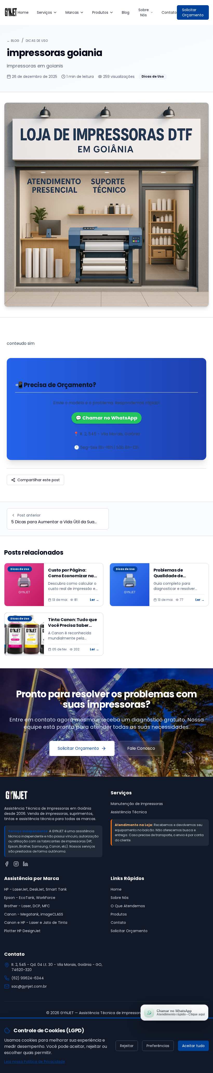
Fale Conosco (141, 748)
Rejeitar (127, 1045)
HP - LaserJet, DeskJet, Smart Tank (35, 889)
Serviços (44, 12)
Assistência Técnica (129, 812)
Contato (169, 12)
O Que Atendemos (128, 906)
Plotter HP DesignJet (22, 930)
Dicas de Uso (37, 40)
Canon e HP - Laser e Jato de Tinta (35, 922)
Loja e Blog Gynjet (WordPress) (138, 939)
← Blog (13, 40)
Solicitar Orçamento (193, 12)
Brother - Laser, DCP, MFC (27, 906)
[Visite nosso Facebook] (6, 863)
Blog (125, 12)
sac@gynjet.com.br (29, 986)
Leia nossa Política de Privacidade (34, 1061)
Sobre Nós (143, 12)
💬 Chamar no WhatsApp (106, 418)
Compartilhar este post (38, 480)
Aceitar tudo (193, 1045)
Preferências (158, 1045)
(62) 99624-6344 (27, 978)
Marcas (72, 12)
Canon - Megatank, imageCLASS (33, 914)
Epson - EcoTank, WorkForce (29, 897)
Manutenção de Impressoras (137, 803)
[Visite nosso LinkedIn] (25, 863)
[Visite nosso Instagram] (16, 863)
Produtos (100, 12)
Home (23, 12)
